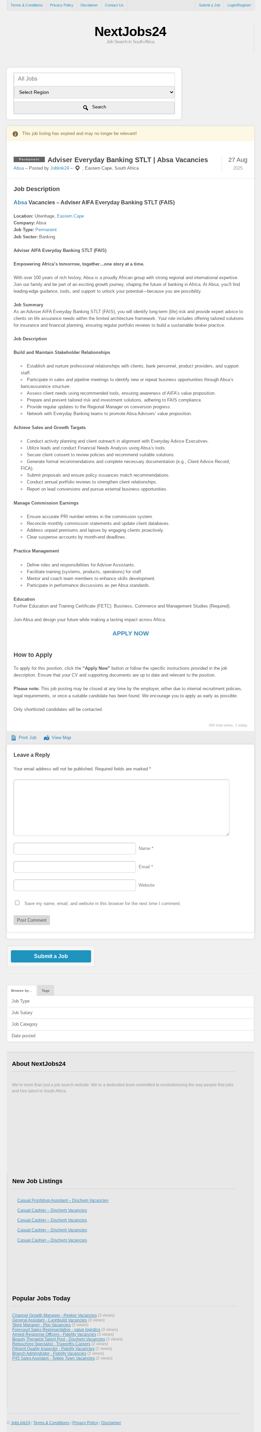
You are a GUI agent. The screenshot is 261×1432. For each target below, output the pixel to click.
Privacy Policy (61, 5)
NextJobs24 (130, 31)
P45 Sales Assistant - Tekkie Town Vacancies (53, 1358)
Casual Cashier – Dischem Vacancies (52, 1210)
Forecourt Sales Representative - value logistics (56, 1329)
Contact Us (114, 5)
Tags (46, 990)
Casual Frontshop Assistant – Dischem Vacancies (62, 1200)
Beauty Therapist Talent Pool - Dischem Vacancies (58, 1339)
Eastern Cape (70, 216)
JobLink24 (20, 1422)
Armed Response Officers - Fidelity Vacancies (54, 1334)
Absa (19, 168)
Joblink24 (59, 168)
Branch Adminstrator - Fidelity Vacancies (49, 1353)
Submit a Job (209, 5)
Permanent (46, 229)
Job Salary (22, 1012)
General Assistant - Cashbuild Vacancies (49, 1320)
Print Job (27, 737)
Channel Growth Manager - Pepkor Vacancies (54, 1315)
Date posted (23, 1035)
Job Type (21, 1001)
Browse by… (21, 990)
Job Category (25, 1024)
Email (146, 866)
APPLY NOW (130, 633)
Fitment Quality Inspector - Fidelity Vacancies (53, 1348)
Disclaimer (89, 5)
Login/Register (239, 5)
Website (147, 885)
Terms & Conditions (27, 5)
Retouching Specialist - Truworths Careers (51, 1344)
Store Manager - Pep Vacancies (41, 1325)
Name (146, 848)
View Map (61, 737)
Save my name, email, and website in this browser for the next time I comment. (102, 903)
